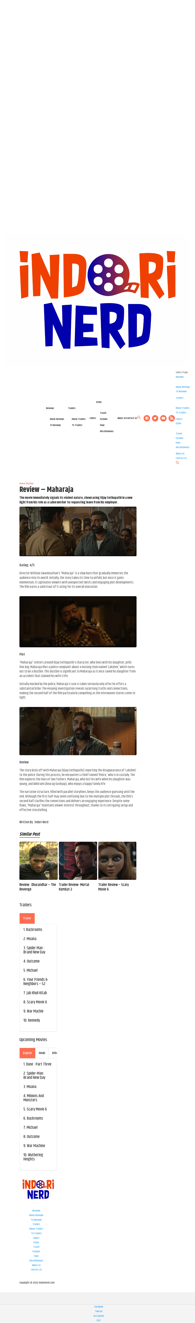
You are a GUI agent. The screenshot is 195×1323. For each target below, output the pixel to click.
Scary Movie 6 (37, 1002)
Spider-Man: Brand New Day (34, 1075)
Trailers (72, 408)
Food (102, 425)
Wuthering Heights (33, 1157)
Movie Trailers (79, 419)
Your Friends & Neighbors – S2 (35, 981)
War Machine (36, 1146)
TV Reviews (55, 425)
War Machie (35, 1011)
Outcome (33, 961)
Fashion (103, 419)
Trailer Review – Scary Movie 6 (113, 887)
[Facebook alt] (147, 418)
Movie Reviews (57, 419)
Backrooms (34, 930)
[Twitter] (155, 418)
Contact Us (131, 418)
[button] (139, 418)
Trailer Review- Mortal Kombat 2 (74, 887)
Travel (103, 413)
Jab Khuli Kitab (37, 993)
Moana (31, 939)
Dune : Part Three (38, 1064)
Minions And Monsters (33, 1098)
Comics (93, 418)
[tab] (27, 918)
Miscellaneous (107, 431)
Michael (32, 970)
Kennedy (34, 1020)
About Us (121, 418)
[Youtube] (163, 418)
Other (99, 402)
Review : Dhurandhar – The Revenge (37, 887)
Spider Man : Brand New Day (34, 950)
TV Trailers (77, 425)
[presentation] (27, 918)
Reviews (50, 408)
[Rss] (172, 418)
